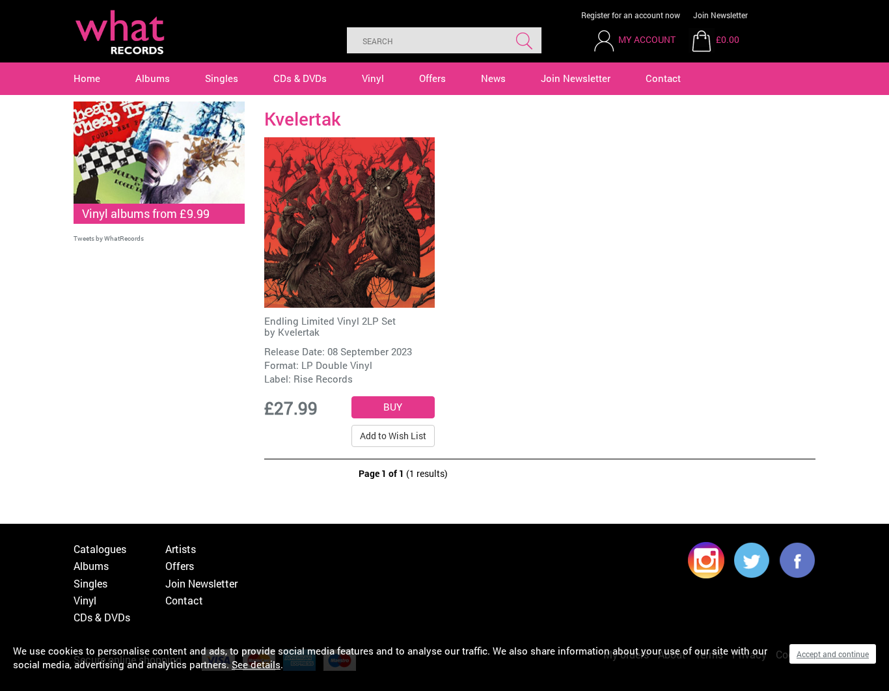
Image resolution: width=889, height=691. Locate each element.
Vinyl (373, 78)
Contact (663, 78)
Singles (221, 78)
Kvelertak (299, 331)
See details (256, 664)
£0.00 (727, 39)
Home (87, 78)
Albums (152, 78)
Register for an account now (630, 15)
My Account (647, 39)
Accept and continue (833, 654)
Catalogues (100, 549)
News (493, 78)
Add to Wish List (393, 435)
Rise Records (323, 378)
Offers (432, 78)
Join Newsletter (720, 15)
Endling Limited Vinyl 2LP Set (330, 320)
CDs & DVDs (300, 78)
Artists (180, 549)
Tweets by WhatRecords (109, 238)
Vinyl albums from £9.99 (146, 213)
